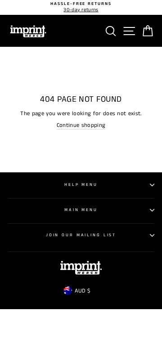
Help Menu (81, 185)
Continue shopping (81, 125)
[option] (81, 7)
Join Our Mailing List (81, 235)
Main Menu (81, 210)
